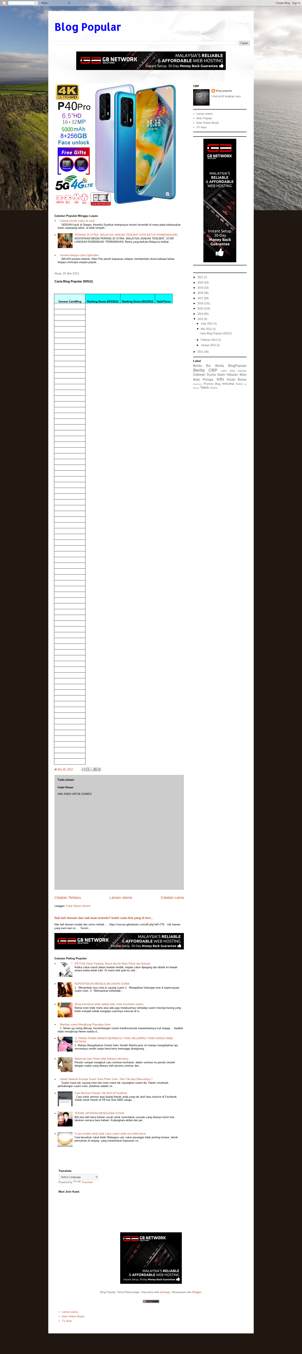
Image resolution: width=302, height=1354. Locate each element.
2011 (200, 351)
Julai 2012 (207, 323)
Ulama (213, 387)
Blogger (196, 1292)
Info (220, 379)
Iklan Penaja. (203, 379)
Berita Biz (202, 365)
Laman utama (121, 898)
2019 (200, 287)
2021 (200, 277)
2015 (200, 308)
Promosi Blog (212, 383)
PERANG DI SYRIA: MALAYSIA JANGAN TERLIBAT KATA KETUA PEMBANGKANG (126, 234)
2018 (200, 292)
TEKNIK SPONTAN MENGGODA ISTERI (99, 1113)
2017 (200, 298)
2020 (200, 282)
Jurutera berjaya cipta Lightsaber (79, 255)
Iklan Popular (204, 118)
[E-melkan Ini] (84, 769)
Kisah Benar (237, 379)
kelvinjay (165, 1292)
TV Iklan (201, 127)
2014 (200, 313)
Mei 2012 (206, 328)
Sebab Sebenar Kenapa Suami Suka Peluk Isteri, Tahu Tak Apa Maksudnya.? (106, 1079)
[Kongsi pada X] (91, 769)
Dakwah (199, 374)
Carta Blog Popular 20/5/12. (216, 333)
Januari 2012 (209, 345)
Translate (87, 1182)
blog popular (224, 90)
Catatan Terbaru (67, 898)
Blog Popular (87, 26)
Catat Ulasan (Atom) (78, 905)
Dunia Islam (216, 374)
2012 (200, 319)
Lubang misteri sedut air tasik (77, 220)
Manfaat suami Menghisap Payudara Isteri (85, 1024)
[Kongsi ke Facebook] (95, 769)
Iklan (243, 374)
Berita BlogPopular (231, 365)
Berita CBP (205, 370)
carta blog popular (234, 370)
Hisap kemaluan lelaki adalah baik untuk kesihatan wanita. (109, 1004)
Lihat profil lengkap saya (226, 96)
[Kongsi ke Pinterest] (99, 769)
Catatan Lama (172, 898)
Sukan (239, 384)
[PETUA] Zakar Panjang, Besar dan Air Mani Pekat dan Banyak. (113, 963)
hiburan (232, 374)
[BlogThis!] (87, 769)
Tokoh (204, 387)
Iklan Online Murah (207, 122)
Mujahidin (197, 384)
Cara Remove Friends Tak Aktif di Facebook (101, 1093)
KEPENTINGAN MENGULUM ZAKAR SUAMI (102, 983)
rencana (228, 383)
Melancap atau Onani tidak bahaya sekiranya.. (102, 1058)
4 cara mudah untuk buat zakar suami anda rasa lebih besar (110, 1133)
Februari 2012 (209, 339)
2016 (200, 303)
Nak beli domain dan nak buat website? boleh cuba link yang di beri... (103, 918)
